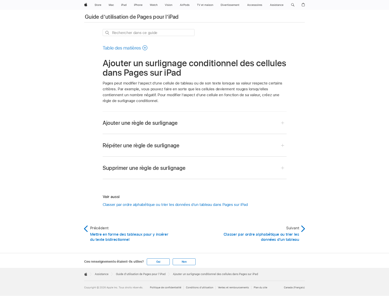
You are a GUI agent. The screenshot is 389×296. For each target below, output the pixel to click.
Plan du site (260, 287)
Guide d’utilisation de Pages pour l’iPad (132, 17)
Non (184, 261)
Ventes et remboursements (233, 287)
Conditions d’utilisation (199, 287)
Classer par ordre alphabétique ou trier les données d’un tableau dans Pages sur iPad (175, 204)
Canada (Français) (294, 287)
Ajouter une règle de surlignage (140, 123)
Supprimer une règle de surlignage (144, 168)
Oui (158, 261)
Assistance (102, 274)
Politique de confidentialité (165, 287)
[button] (292, 5)
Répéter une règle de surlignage (141, 145)
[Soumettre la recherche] (107, 32)
